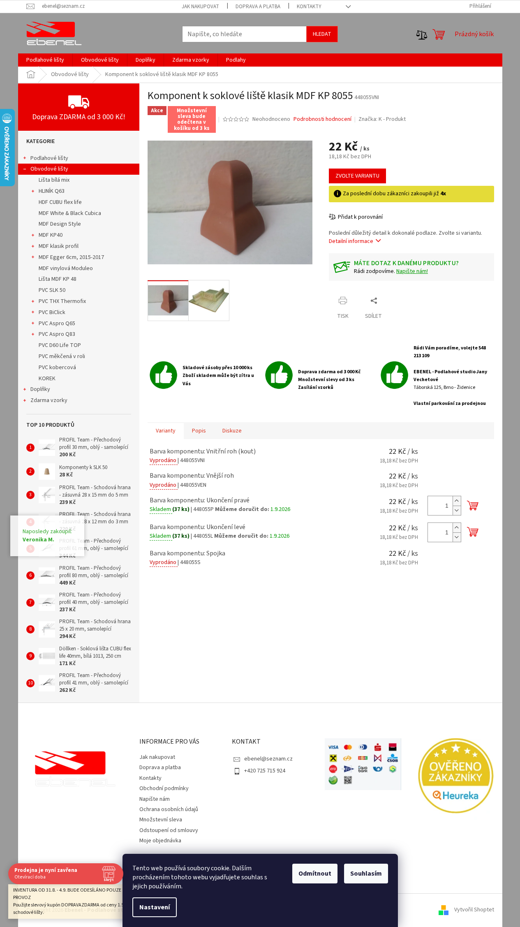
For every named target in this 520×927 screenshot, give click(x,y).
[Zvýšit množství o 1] (457, 501)
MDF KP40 (50, 235)
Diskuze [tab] (232, 431)
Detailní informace (351, 241)
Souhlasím (366, 873)
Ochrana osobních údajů (168, 809)
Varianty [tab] (166, 431)
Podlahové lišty (49, 158)
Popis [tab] (199, 431)
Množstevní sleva (160, 820)
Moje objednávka (160, 841)
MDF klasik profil (59, 246)
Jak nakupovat (200, 6)
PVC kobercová (57, 367)
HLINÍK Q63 (52, 191)
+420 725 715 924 (264, 771)
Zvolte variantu (357, 176)
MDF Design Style (60, 224)
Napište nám (154, 799)
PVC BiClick (52, 312)
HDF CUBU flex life (60, 202)
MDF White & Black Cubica (70, 213)
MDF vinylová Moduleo (66, 268)
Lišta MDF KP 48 (57, 279)
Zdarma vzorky (48, 400)
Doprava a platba (258, 6)
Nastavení (154, 907)
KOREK (47, 378)
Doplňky (40, 389)
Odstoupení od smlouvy (168, 830)
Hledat (322, 34)
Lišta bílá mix (54, 180)
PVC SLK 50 (52, 290)
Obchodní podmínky (164, 788)
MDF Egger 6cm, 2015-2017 (71, 257)
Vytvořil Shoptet (474, 910)
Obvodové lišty (49, 169)
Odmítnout (314, 873)
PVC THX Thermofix (62, 301)
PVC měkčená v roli (62, 356)
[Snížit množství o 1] (457, 510)
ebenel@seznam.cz (268, 759)
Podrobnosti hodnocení (322, 119)
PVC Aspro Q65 (57, 323)
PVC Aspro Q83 (57, 334)
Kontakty (309, 6)
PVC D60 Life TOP (60, 345)
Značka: (382, 119)
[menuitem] (45, 60)
